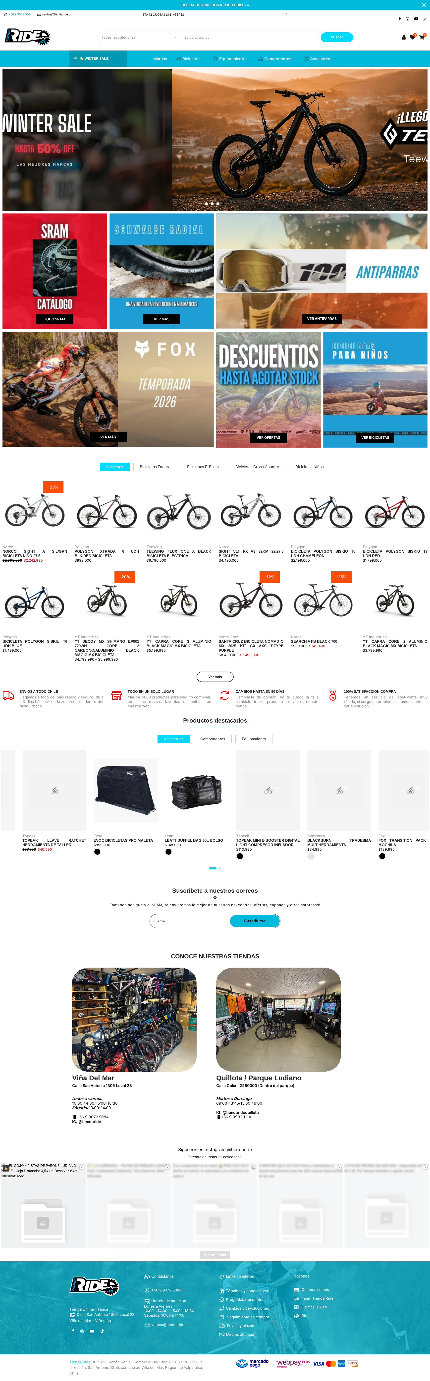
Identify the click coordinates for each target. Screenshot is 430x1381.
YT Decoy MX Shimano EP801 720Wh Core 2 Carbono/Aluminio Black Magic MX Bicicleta (107, 648)
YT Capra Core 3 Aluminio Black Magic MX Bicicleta (179, 643)
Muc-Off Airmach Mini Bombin (271, 840)
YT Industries (87, 637)
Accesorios (320, 58)
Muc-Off (105, 836)
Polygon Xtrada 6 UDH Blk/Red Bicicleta (107, 553)
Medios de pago (240, 1334)
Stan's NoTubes (325, 836)
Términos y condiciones (247, 1290)
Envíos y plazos (240, 1325)
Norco (7, 546)
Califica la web (314, 1307)
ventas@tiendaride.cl (56, 14)
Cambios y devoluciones (247, 1308)
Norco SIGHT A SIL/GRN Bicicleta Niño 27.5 (34, 553)
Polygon (82, 546)
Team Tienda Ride (317, 1298)
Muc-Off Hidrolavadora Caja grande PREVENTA (129, 842)
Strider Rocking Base (406, 840)
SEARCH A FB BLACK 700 (314, 641)
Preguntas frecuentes (245, 1299)
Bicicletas (191, 58)
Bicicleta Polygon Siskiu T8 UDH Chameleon (323, 553)
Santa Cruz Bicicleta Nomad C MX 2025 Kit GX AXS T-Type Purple (251, 645)
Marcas (160, 58)
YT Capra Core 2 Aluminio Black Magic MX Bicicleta (395, 643)
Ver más (215, 677)
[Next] (415, 140)
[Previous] (14, 140)
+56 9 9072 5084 (20, 14)
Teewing (154, 546)
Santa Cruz (228, 637)
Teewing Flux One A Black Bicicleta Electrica (179, 553)
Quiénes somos (315, 1289)
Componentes (277, 58)
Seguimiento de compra (247, 1317)
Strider (389, 836)
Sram (31, 836)
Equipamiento (232, 58)
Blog (305, 1315)
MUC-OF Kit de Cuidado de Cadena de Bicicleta (201, 842)
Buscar (337, 37)
